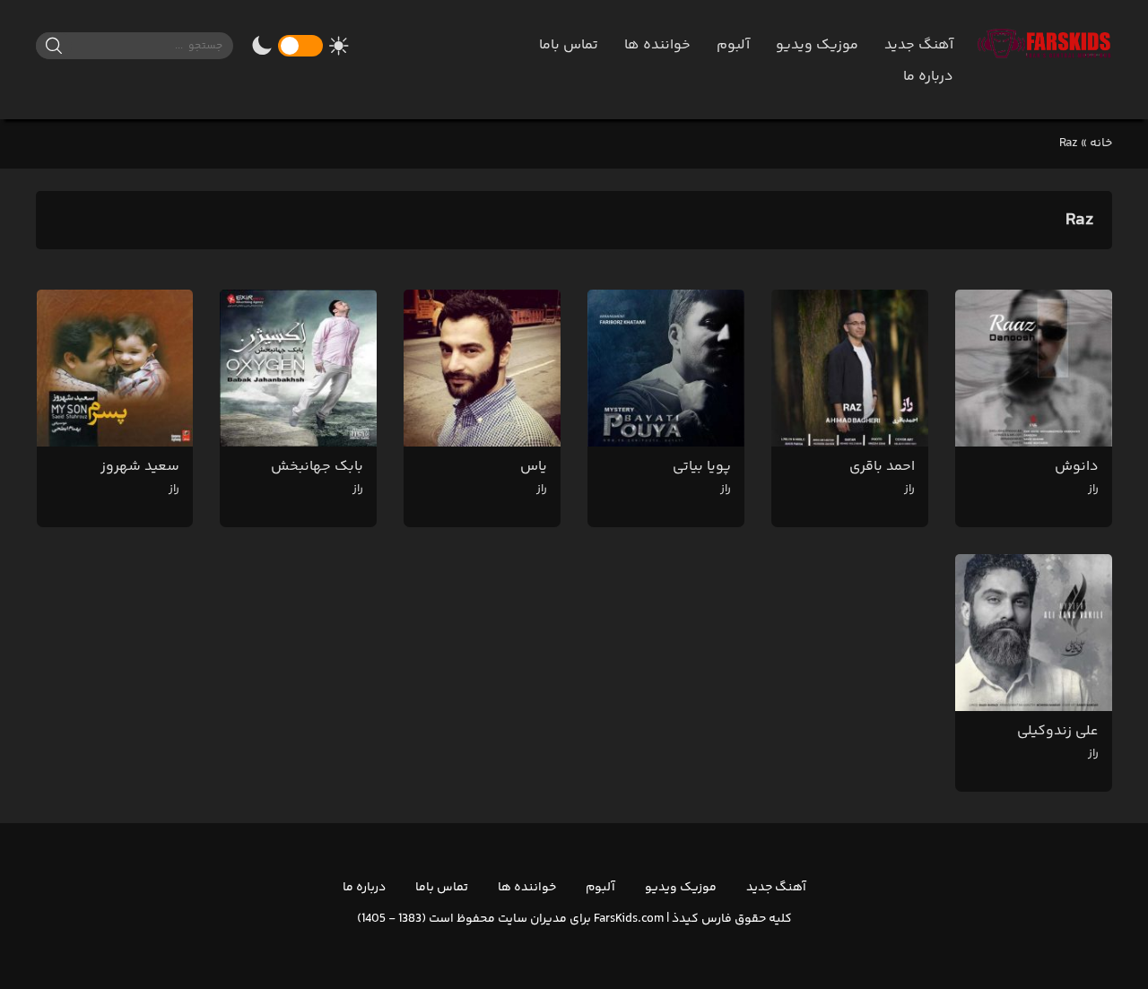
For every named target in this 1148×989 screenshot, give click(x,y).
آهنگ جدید (918, 45)
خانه (1101, 143)
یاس (533, 476)
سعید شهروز (139, 476)
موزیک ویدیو (817, 45)
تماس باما (568, 45)
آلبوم (733, 45)
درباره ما (928, 76)
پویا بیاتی (702, 476)
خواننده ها (657, 45)
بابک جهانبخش (317, 476)
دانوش (1077, 476)
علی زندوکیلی (1058, 741)
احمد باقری (882, 476)
